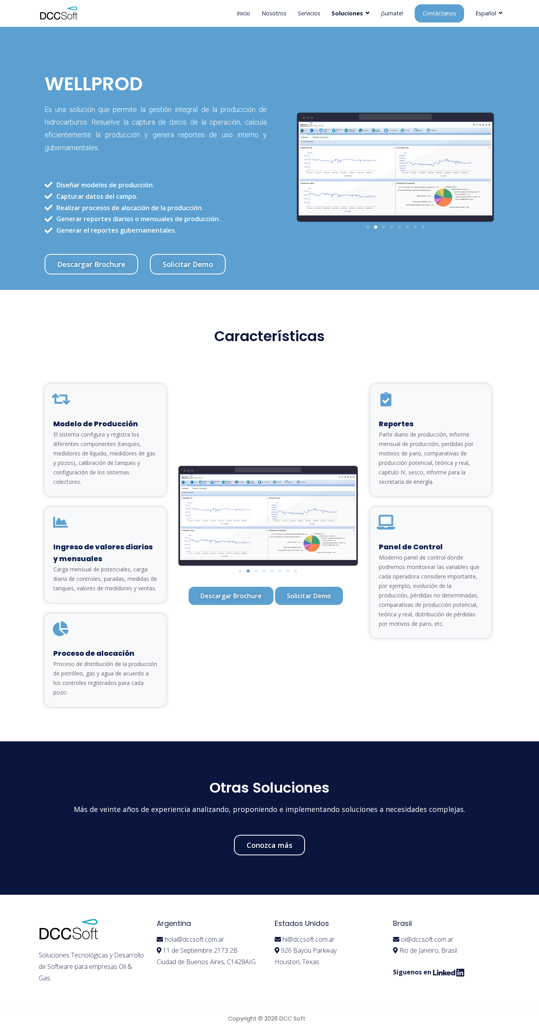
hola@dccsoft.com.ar (194, 939)
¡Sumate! (392, 13)
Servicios (309, 13)
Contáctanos (439, 13)
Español (485, 13)
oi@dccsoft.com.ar (427, 939)
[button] (91, 264)
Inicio (243, 13)
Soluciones (347, 13)
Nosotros (274, 13)
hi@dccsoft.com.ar (309, 939)
